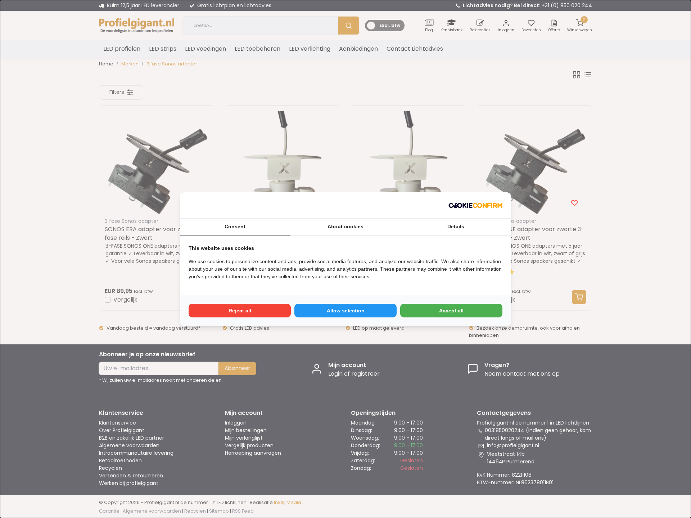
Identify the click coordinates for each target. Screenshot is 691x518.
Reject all (240, 310)
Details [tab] (455, 226)
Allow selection (346, 310)
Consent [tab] (235, 226)
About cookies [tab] (345, 226)
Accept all (451, 310)
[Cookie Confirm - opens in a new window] (475, 205)
